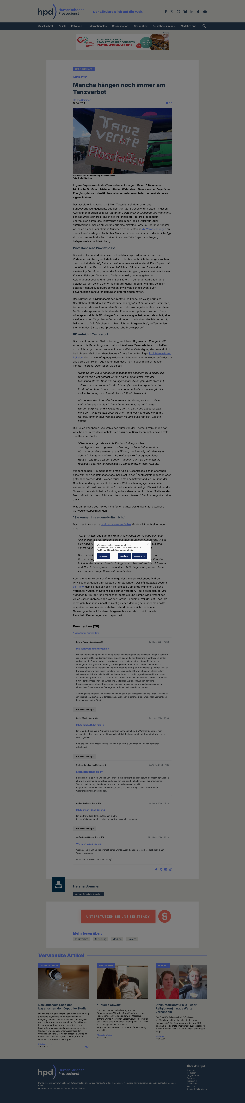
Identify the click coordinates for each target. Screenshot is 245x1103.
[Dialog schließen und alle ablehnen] (148, 543)
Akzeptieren (139, 556)
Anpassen (104, 556)
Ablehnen (124, 556)
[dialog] (122, 551)
